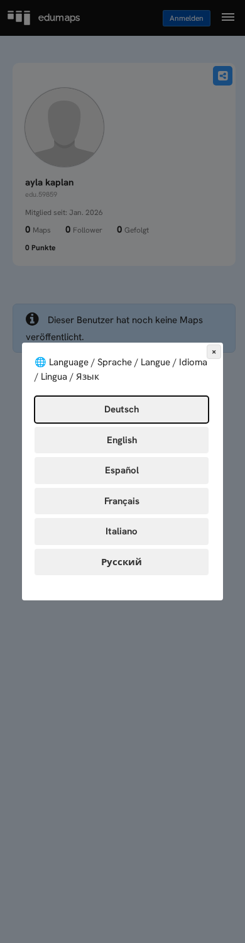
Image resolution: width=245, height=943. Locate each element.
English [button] (122, 440)
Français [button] (121, 501)
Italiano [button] (122, 531)
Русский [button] (121, 562)
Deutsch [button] (121, 409)
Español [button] (122, 470)
